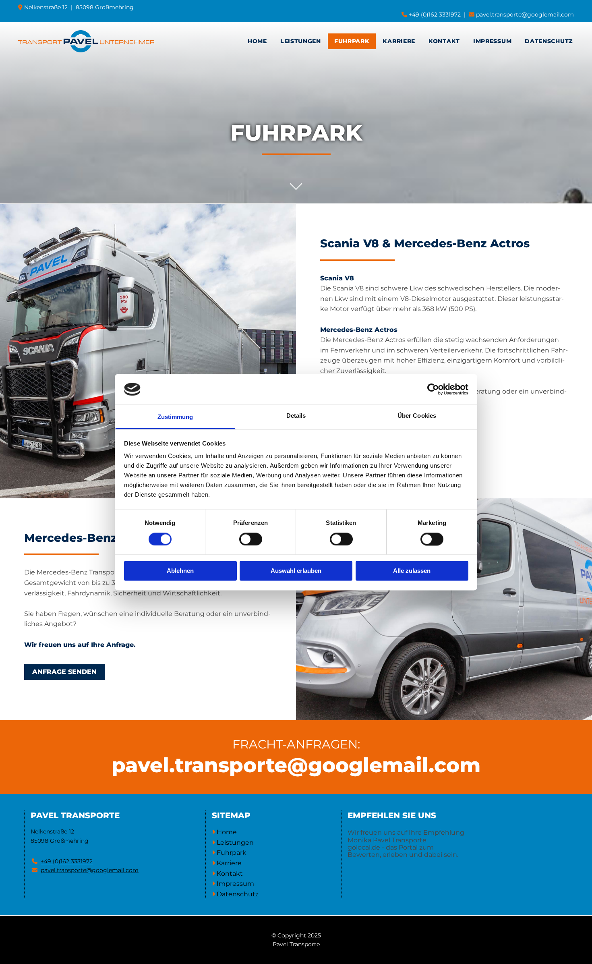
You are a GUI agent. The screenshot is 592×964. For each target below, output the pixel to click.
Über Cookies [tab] (416, 416)
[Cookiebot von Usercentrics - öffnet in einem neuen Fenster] (433, 389)
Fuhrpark (352, 41)
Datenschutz (549, 41)
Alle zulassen (412, 571)
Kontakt (444, 41)
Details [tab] (296, 416)
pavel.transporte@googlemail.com (525, 14)
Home (257, 41)
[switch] (250, 539)
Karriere (399, 41)
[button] (64, 672)
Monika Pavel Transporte (387, 840)
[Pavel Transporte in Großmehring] (86, 41)
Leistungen (300, 41)
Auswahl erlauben (296, 571)
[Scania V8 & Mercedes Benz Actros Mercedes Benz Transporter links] (367, 41)
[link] (301, 41)
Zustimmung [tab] (175, 417)
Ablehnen (180, 571)
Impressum (492, 41)
